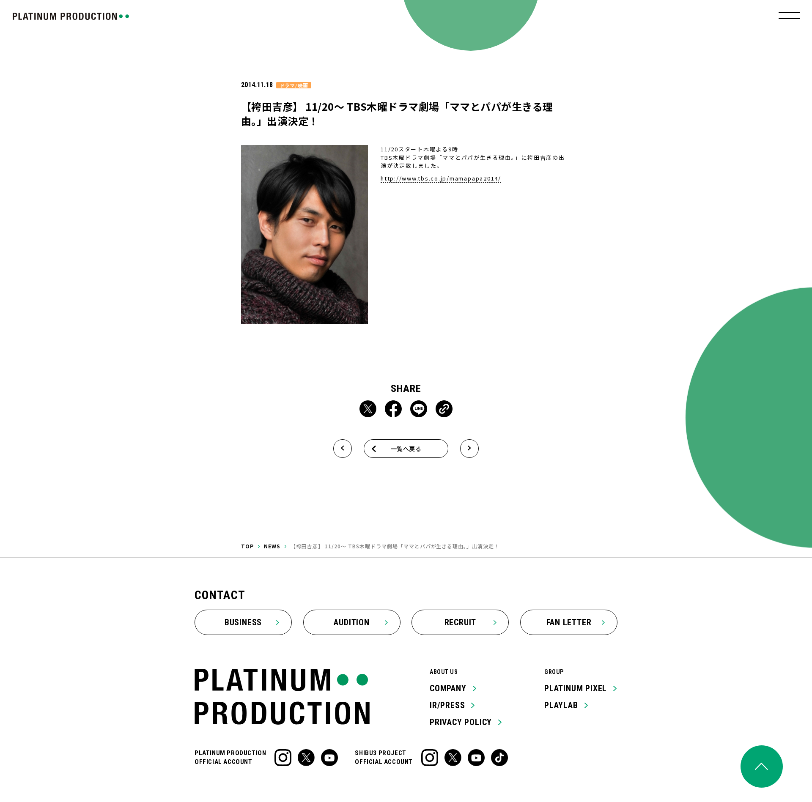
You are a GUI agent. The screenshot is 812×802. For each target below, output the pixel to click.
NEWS (272, 546)
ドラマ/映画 (294, 85)
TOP (247, 546)
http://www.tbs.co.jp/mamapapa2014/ (441, 178)
